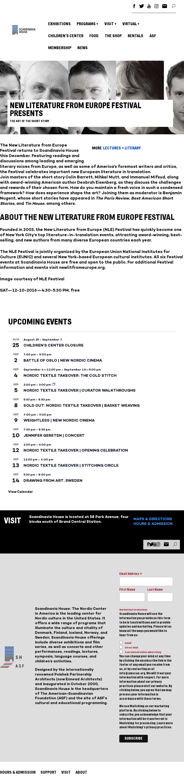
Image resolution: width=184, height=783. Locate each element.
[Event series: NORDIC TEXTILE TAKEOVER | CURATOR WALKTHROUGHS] (53, 384)
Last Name (155, 589)
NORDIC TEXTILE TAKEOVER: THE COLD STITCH (69, 375)
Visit (109, 24)
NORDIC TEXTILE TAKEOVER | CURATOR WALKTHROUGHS (79, 390)
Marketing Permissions (133, 609)
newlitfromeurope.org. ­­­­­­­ (83, 267)
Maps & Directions (152, 519)
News (82, 48)
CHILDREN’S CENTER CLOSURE (53, 345)
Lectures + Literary (122, 148)
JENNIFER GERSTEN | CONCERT (54, 435)
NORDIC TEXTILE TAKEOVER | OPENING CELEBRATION (75, 450)
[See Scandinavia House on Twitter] (141, 7)
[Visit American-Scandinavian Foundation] (12, 665)
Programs (86, 24)
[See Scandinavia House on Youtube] (149, 7)
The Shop (113, 36)
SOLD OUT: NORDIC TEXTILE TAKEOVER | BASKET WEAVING (81, 405)
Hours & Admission (152, 523)
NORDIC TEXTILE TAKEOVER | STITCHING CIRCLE (71, 465)
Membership (59, 48)
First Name (127, 589)
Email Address (130, 574)
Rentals (135, 36)
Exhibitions (59, 24)
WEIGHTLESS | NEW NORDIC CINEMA (59, 420)
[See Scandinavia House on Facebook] (134, 7)
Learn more (165, 723)
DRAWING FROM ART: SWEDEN (52, 480)
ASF (153, 36)
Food (93, 36)
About (81, 772)
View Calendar (20, 492)
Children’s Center (65, 36)
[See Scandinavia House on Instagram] (156, 7)
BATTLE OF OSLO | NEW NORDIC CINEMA (62, 360)
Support (48, 772)
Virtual (129, 24)
